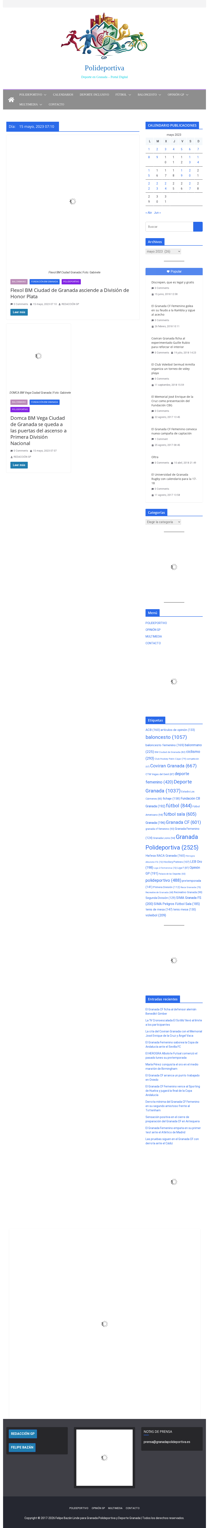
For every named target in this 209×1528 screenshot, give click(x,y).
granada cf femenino (160, 828)
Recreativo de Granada (159, 892)
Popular (176, 271)
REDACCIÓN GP (70, 304)
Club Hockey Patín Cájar (170, 758)
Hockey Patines (176, 861)
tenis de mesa (159, 909)
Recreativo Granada (188, 892)
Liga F (183, 867)
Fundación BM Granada (44, 282)
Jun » (157, 212)
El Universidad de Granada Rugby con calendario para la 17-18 (174, 479)
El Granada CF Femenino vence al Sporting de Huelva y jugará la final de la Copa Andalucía (173, 1091)
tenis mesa (184, 909)
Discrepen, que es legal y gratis (172, 282)
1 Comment (161, 439)
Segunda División (161, 897)
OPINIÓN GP (176, 94)
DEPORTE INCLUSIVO (94, 94)
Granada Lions (164, 838)
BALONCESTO (147, 94)
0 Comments (21, 304)
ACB (153, 730)
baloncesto (166, 737)
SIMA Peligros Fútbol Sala (177, 904)
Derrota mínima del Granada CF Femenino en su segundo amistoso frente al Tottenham (172, 1106)
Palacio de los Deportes (172, 874)
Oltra (154, 457)
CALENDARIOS (63, 94)
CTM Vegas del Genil (160, 774)
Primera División (166, 887)
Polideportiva (104, 68)
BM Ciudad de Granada (170, 752)
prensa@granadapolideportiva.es (167, 1442)
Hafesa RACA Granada (165, 855)
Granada (155, 823)
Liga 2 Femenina (165, 868)
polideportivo (163, 880)
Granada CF (183, 822)
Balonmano (19, 282)
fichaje (171, 798)
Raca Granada (191, 887)
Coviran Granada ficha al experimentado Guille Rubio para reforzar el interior (170, 342)
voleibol (156, 915)
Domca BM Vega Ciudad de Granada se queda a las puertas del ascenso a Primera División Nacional (38, 430)
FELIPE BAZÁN (22, 1447)
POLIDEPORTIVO (30, 94)
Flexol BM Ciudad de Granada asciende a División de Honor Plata (69, 293)
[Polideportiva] (11, 100)
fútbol (179, 806)
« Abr (149, 212)
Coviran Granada (173, 765)
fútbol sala (180, 814)
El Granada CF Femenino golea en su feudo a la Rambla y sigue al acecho (173, 310)
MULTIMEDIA (28, 104)
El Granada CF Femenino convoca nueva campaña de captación (174, 431)
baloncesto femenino (165, 745)
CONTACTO (56, 104)
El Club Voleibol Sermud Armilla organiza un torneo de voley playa (173, 368)
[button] (44, 95)
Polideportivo (71, 282)
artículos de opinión (178, 729)
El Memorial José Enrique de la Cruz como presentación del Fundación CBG (172, 401)
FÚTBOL (121, 94)
